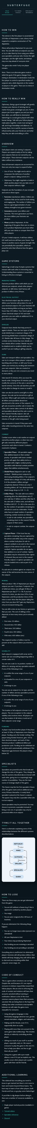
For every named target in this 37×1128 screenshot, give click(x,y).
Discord (7, 1118)
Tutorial (18, 11)
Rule (7, 11)
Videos (18, 12)
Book (7, 12)
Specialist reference (11, 1115)
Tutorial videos (9, 1111)
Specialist (29, 11)
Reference (29, 12)
